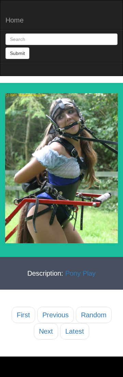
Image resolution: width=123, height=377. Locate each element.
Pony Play (80, 273)
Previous (55, 315)
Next (46, 331)
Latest (74, 331)
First (23, 315)
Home (14, 20)
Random (94, 315)
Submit (17, 53)
